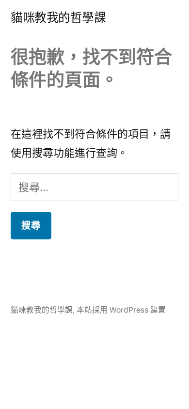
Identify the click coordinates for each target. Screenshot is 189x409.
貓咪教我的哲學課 (58, 17)
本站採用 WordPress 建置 (121, 310)
